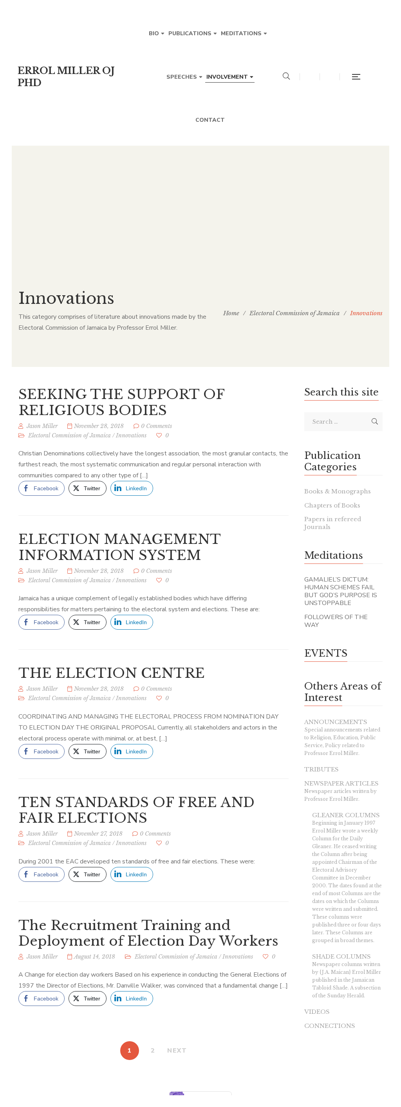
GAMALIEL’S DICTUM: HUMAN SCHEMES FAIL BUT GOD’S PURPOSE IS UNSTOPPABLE (340, 591)
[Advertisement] (200, 200)
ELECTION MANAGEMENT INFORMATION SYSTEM (119, 547)
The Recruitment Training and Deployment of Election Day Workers (148, 933)
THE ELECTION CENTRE (111, 673)
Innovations (131, 435)
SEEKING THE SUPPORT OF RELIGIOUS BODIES (121, 402)
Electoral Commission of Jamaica (69, 435)
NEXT (177, 1050)
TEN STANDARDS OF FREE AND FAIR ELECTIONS (136, 810)
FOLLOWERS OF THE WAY (336, 621)
